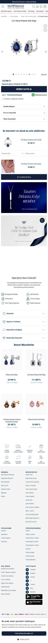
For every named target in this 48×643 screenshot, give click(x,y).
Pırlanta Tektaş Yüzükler (32, 538)
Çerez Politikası (30, 503)
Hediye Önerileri (5, 587)
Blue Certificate (5, 482)
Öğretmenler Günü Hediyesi (8, 590)
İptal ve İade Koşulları (31, 489)
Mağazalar (4, 493)
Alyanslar (28, 549)
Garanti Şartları (30, 493)
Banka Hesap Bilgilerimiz (32, 518)
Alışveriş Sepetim (5, 538)
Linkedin (32, 584)
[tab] (13, 74)
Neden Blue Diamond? (7, 478)
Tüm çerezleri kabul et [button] (24, 633)
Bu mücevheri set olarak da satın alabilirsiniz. (24, 131)
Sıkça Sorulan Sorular (31, 478)
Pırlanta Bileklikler (30, 560)
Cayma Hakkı (29, 500)
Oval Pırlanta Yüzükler (20, 11)
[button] (24, 106)
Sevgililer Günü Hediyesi (7, 569)
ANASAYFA (4, 16)
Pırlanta (28, 531)
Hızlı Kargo (31, 11)
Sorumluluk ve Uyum (31, 522)
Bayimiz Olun (4, 485)
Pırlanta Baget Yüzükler (32, 541)
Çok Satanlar (40, 11)
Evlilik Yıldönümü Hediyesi (8, 572)
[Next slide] (46, 51)
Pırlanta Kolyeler (30, 552)
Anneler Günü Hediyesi (7, 576)
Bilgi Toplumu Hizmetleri (32, 507)
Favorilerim (4, 541)
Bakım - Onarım (30, 511)
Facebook (32, 573)
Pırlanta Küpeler (14, 16)
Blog (31, 588)
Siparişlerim (4, 534)
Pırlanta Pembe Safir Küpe (36, 419)
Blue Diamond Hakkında (7, 475)
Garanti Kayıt (29, 475)
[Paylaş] (45, 30)
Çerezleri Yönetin (5, 489)
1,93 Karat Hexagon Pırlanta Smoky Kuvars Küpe (12, 421)
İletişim (3, 496)
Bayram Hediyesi (5, 594)
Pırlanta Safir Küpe (12, 375)
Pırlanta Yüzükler (30, 534)
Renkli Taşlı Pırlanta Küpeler (29, 16)
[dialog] (24, 630)
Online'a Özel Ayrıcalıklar (32, 482)
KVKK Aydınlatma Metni (32, 514)
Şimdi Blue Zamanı (6, 11)
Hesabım (3, 531)
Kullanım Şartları (30, 496)
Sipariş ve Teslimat (31, 485)
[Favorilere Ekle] (45, 26)
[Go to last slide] (2, 51)
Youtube (32, 577)
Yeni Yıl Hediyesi (5, 579)
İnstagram (33, 569)
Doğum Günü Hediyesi (7, 583)
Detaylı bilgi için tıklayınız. (10, 629)
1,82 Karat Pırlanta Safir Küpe (36, 375)
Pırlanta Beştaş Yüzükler (32, 545)
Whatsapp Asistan (41, 95)
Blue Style (32, 592)
